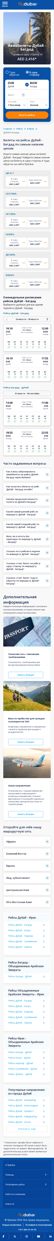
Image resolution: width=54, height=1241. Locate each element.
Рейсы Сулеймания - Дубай (22, 1068)
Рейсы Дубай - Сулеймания (22, 941)
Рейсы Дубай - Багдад (20, 924)
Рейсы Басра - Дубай (19, 1057)
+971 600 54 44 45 (27, 1229)
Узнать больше (25, 674)
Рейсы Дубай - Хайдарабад (22, 1116)
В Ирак (30, 128)
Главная (7, 128)
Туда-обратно (14, 73)
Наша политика (11, 1225)
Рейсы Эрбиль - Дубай (20, 1074)
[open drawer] (5, 3)
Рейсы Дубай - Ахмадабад (22, 1100)
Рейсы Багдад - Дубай (20, 976)
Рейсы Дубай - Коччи (19, 1122)
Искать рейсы (27, 115)
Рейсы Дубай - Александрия (23, 1105)
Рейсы (19, 128)
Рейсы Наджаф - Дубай (20, 1063)
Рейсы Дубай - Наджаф (20, 935)
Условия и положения (38, 1225)
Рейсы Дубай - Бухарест (21, 1111)
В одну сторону (34, 73)
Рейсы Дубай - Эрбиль (20, 946)
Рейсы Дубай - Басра (19, 930)
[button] (27, 474)
